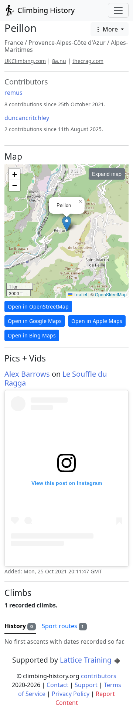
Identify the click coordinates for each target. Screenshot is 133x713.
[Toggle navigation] (118, 10)
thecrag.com (87, 60)
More (110, 29)
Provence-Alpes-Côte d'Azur (67, 43)
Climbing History (45, 10)
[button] (66, 223)
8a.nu (59, 60)
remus (13, 93)
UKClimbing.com (25, 60)
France (13, 43)
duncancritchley (26, 118)
